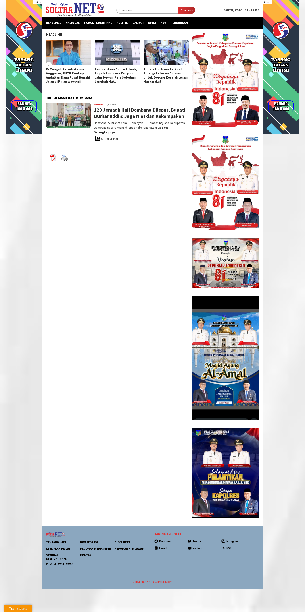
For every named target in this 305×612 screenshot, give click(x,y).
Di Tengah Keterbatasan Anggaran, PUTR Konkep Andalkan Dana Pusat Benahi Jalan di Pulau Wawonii (68, 75)
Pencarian (186, 10)
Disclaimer (123, 542)
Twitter (197, 541)
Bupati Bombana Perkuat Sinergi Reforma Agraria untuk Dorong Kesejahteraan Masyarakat (166, 75)
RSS (228, 548)
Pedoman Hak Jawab (129, 548)
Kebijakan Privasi (58, 548)
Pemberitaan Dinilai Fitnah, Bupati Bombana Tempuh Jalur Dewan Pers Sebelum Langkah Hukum (116, 75)
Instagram (232, 541)
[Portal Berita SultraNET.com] (75, 10)
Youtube (198, 548)
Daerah (98, 104)
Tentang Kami (56, 542)
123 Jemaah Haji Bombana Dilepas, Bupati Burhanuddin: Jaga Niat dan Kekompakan (139, 113)
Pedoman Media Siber (95, 548)
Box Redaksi (89, 542)
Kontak (85, 555)
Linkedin (164, 548)
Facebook (165, 541)
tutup (38, 2)
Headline (54, 34)
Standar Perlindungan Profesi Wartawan (59, 559)
